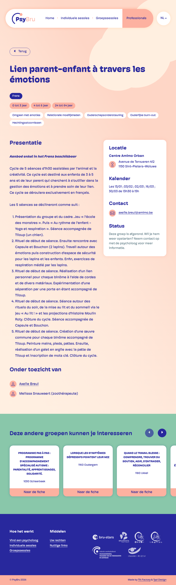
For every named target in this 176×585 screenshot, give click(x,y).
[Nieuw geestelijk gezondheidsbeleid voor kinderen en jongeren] (156, 537)
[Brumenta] (124, 537)
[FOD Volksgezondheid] (107, 552)
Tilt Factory (144, 580)
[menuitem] (50, 18)
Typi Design (159, 580)
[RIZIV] (136, 552)
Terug (22, 51)
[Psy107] (140, 537)
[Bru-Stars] (103, 537)
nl (162, 18)
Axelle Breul (29, 384)
